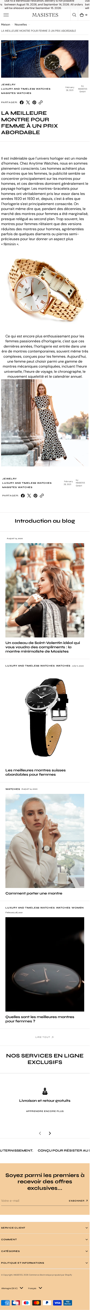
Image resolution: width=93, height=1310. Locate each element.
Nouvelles (21, 24)
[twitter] (28, 102)
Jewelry (8, 84)
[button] (6, 15)
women (78, 907)
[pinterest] (34, 102)
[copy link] (40, 102)
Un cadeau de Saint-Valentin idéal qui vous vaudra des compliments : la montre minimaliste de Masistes (42, 647)
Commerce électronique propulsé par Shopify (50, 1275)
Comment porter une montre (33, 893)
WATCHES (24, 93)
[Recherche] (74, 14)
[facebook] (21, 102)
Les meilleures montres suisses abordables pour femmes (35, 772)
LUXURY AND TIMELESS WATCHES (26, 89)
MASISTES (8, 93)
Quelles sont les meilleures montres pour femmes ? (39, 1019)
